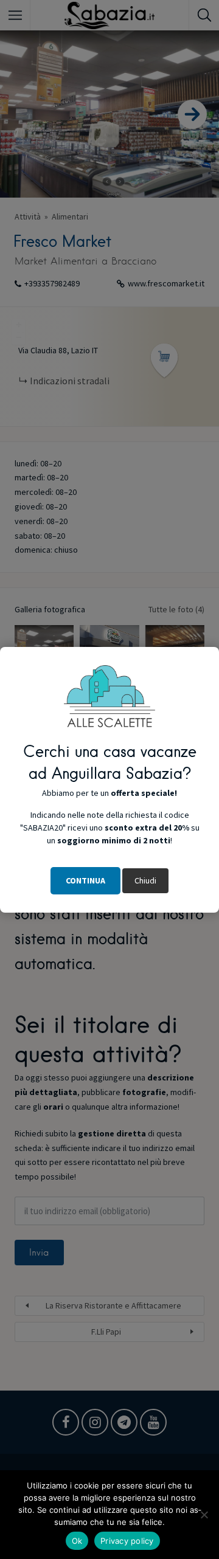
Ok (77, 1541)
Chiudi (145, 880)
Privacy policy (127, 1541)
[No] (204, 1515)
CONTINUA (85, 880)
